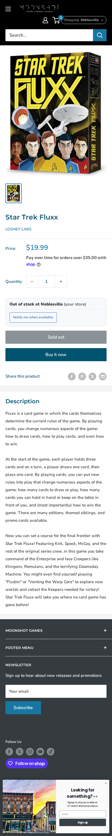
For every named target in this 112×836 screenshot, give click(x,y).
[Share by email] (103, 376)
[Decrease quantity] (32, 281)
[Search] (100, 35)
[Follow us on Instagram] (30, 751)
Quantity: (14, 281)
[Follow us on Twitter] (19, 751)
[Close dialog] (105, 783)
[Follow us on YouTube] (40, 751)
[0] (56, 20)
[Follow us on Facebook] (9, 751)
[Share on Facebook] (72, 376)
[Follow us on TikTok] (50, 751)
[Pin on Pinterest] (82, 376)
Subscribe (23, 708)
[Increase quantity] (61, 281)
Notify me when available (33, 317)
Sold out (56, 337)
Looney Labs (18, 229)
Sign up (82, 822)
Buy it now (56, 355)
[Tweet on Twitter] (92, 376)
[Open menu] (8, 9)
